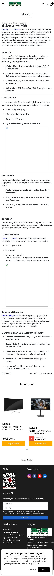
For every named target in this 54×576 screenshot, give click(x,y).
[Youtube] (39, 476)
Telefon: (30, 537)
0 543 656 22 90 (41, 537)
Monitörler (27, 384)
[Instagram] (29, 476)
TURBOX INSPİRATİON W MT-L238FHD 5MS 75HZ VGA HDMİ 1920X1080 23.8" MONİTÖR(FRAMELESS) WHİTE (13, 428)
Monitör (23, 23)
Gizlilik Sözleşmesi (10, 532)
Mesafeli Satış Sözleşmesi (13, 535)
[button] (47, 4)
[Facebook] (34, 476)
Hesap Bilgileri (27, 460)
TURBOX (6, 423)
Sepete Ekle (13, 443)
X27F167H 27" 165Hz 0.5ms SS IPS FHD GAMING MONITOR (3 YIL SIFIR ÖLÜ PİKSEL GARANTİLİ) (40, 432)
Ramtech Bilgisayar (10, 315)
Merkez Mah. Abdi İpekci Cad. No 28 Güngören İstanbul (37, 548)
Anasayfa (6, 23)
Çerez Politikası (9, 543)
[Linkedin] (45, 476)
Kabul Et (43, 570)
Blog (15, 23)
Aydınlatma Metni (37, 514)
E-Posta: (30, 540)
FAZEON (33, 427)
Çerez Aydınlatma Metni (14, 564)
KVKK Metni (7, 529)
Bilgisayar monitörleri (11, 29)
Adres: (29, 545)
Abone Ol (26, 517)
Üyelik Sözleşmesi (10, 537)
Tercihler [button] (32, 570)
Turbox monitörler (9, 238)
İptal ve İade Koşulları (11, 540)
